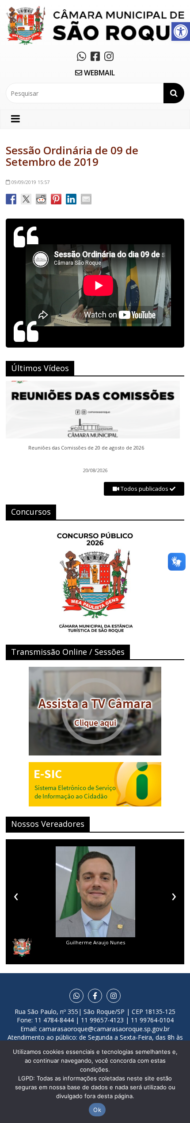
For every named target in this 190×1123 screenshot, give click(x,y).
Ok (97, 1109)
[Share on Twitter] (26, 199)
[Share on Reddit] (41, 199)
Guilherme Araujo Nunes (95, 942)
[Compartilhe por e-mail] (86, 199)
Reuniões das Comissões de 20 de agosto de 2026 (86, 448)
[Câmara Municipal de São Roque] (95, 9)
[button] (180, 31)
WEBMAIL (98, 73)
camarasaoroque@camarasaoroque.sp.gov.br (104, 1029)
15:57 (30, 182)
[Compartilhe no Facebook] (11, 199)
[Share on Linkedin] (71, 199)
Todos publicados (144, 489)
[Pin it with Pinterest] (56, 199)
